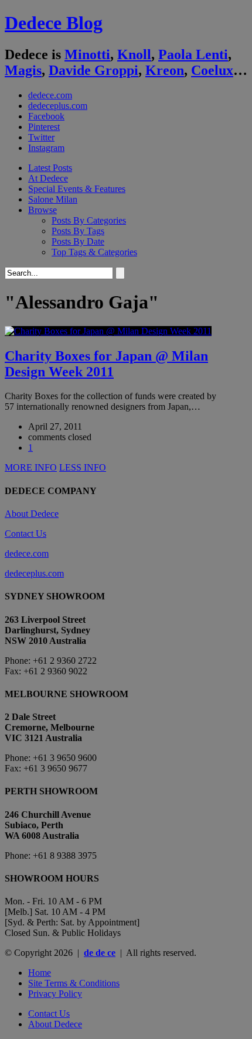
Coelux (212, 70)
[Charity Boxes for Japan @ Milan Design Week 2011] (108, 331)
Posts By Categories (89, 220)
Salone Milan (52, 199)
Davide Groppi (93, 70)
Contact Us (25, 534)
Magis (23, 70)
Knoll (134, 54)
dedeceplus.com (57, 106)
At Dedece (48, 178)
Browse (42, 210)
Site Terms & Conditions (74, 983)
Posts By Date (78, 241)
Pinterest (44, 127)
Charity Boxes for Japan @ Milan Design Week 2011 (106, 363)
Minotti (87, 54)
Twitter (41, 137)
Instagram (46, 148)
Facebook (46, 116)
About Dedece (32, 514)
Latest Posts (50, 168)
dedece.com (50, 95)
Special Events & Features (76, 189)
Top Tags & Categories (94, 252)
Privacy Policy (55, 994)
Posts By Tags (78, 231)
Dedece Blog (54, 22)
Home (39, 973)
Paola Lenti (193, 54)
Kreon (164, 70)
